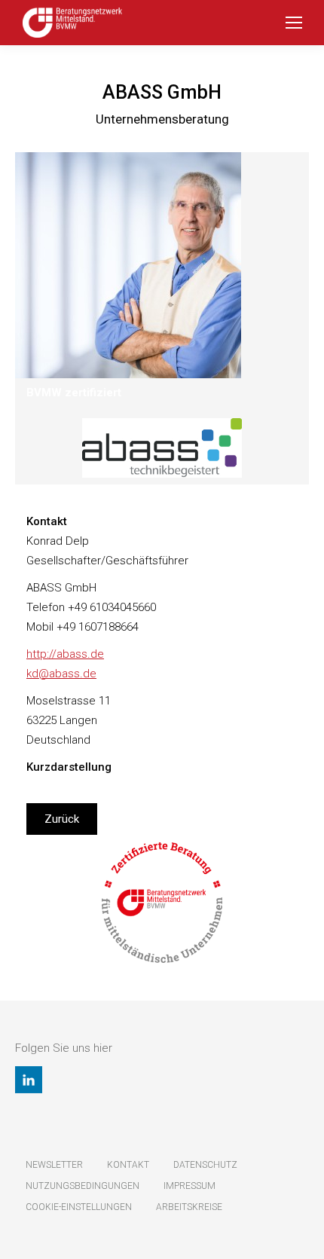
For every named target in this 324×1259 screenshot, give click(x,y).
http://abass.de (65, 654)
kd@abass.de (61, 673)
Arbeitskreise (189, 1207)
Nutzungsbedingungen (82, 1186)
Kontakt (128, 1165)
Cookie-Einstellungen (79, 1207)
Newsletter (54, 1165)
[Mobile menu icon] (294, 23)
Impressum (189, 1186)
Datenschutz (205, 1165)
